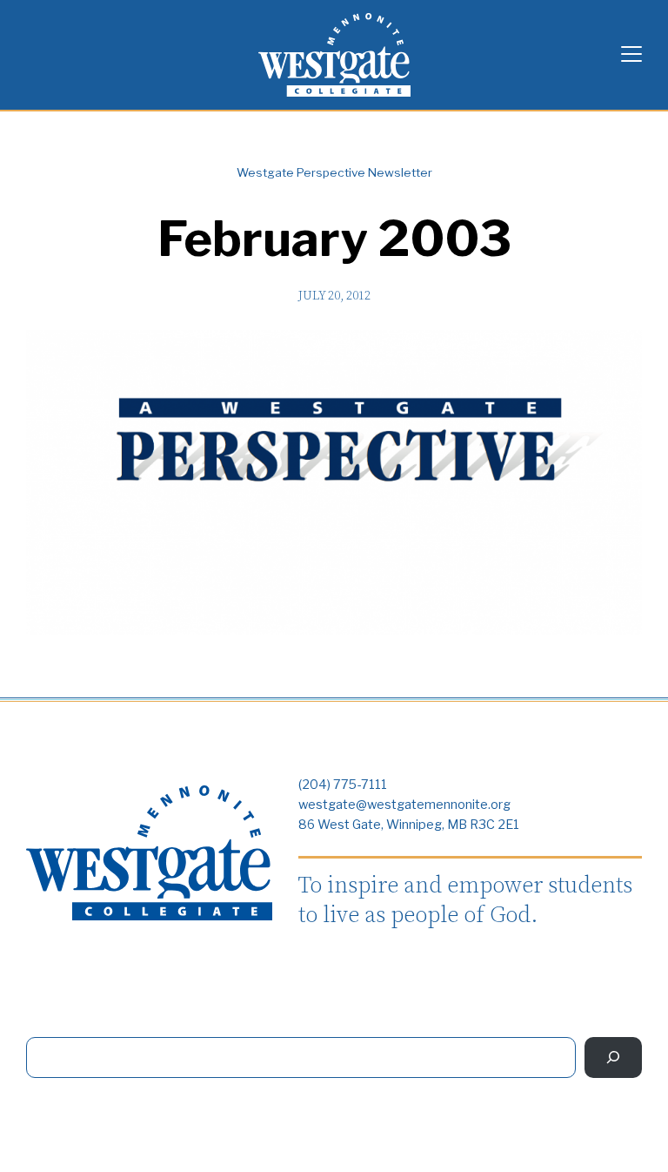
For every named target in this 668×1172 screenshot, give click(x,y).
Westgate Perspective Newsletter (334, 172)
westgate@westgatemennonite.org (404, 804)
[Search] (613, 1057)
